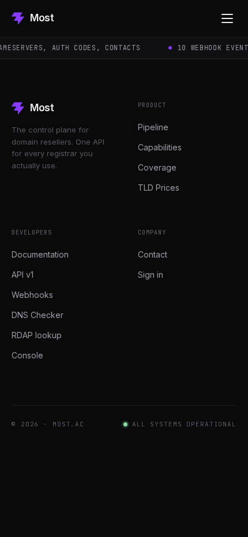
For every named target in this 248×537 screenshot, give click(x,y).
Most (42, 18)
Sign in (150, 274)
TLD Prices (158, 187)
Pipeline (153, 127)
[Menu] (227, 18)
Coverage (157, 167)
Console (27, 355)
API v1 (22, 274)
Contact (152, 254)
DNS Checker (37, 315)
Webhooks (32, 295)
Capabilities (160, 147)
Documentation (40, 254)
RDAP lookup (37, 335)
